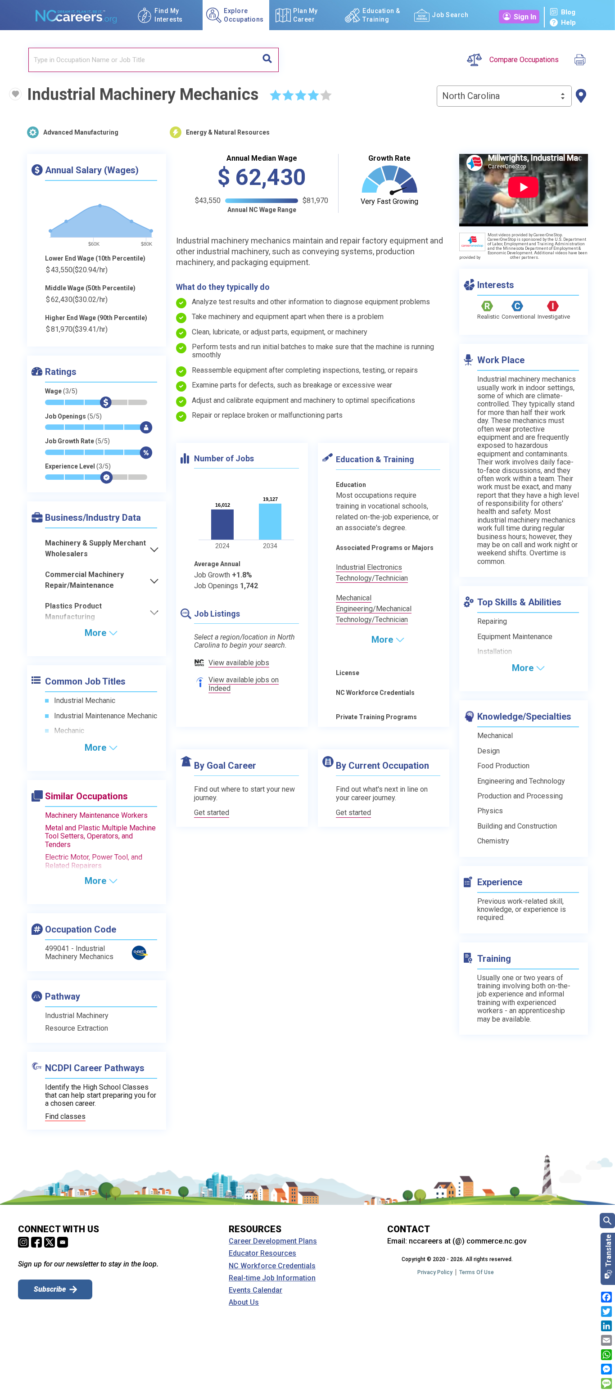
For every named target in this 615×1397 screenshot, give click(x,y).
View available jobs (238, 662)
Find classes (65, 1116)
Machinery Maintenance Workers (96, 815)
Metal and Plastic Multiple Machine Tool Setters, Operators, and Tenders (100, 836)
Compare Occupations (524, 60)
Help (568, 22)
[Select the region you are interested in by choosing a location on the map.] (581, 96)
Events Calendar (255, 1290)
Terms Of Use (476, 1272)
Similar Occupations (86, 796)
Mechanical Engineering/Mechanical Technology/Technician (374, 609)
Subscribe (50, 1289)
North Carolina (471, 95)
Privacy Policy (434, 1272)
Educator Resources (262, 1253)
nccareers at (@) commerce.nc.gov (468, 1241)
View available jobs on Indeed (243, 684)
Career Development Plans (273, 1241)
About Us (244, 1302)
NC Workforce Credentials (272, 1266)
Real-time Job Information (272, 1278)
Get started (211, 813)
